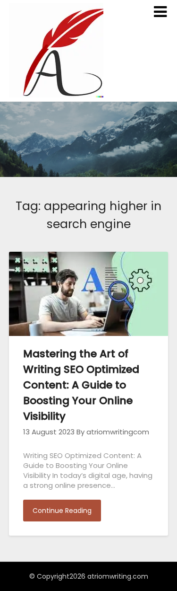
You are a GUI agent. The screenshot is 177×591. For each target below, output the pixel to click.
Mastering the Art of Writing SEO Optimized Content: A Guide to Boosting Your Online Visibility (81, 384)
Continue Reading (62, 510)
